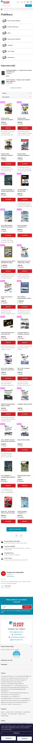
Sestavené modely (4, 715)
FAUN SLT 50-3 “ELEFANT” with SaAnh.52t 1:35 (11, 704)
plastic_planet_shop (18, 639)
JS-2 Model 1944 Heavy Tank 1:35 (20, 685)
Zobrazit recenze (10, 576)
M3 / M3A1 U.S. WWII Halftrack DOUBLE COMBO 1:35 (12, 683)
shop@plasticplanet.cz (17, 632)
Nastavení (16, 733)
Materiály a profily (21, 714)
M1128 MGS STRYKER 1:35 (6, 685)
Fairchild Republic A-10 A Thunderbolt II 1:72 (10, 696)
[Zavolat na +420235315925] (22, 2)
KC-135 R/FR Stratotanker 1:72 (7, 698)
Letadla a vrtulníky (18, 712)
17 (21, 535)
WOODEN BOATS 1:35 (25, 700)
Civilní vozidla (4, 714)
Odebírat (27, 607)
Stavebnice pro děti (10, 712)
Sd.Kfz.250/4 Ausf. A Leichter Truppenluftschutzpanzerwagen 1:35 (14, 692)
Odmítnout (9, 738)
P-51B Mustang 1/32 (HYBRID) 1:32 (23, 676)
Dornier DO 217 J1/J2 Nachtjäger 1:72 (22, 698)
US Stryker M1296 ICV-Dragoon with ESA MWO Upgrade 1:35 (14, 680)
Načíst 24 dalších (15, 529)
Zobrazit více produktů (15, 87)
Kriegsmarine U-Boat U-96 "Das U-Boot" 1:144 (18, 678)
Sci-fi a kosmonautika (12, 714)
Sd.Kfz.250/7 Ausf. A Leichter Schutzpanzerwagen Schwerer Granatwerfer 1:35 (13, 690)
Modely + (3, 712)
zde (10, 729)
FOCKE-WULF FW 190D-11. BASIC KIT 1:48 (10, 700)
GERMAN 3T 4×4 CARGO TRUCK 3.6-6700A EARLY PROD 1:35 (14, 702)
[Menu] (31, 2)
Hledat (29, 5)
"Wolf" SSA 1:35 (4, 678)
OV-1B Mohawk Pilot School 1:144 (8, 676)
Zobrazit (8, 128)
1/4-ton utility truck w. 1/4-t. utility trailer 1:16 (10, 694)
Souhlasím (24, 738)
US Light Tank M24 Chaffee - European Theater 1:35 (11, 681)
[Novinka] (8, 108)
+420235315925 (18, 634)
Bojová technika (27, 712)
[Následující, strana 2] (16, 535)
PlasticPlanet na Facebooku (18, 637)
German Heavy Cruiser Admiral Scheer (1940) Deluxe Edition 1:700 (14, 687)
